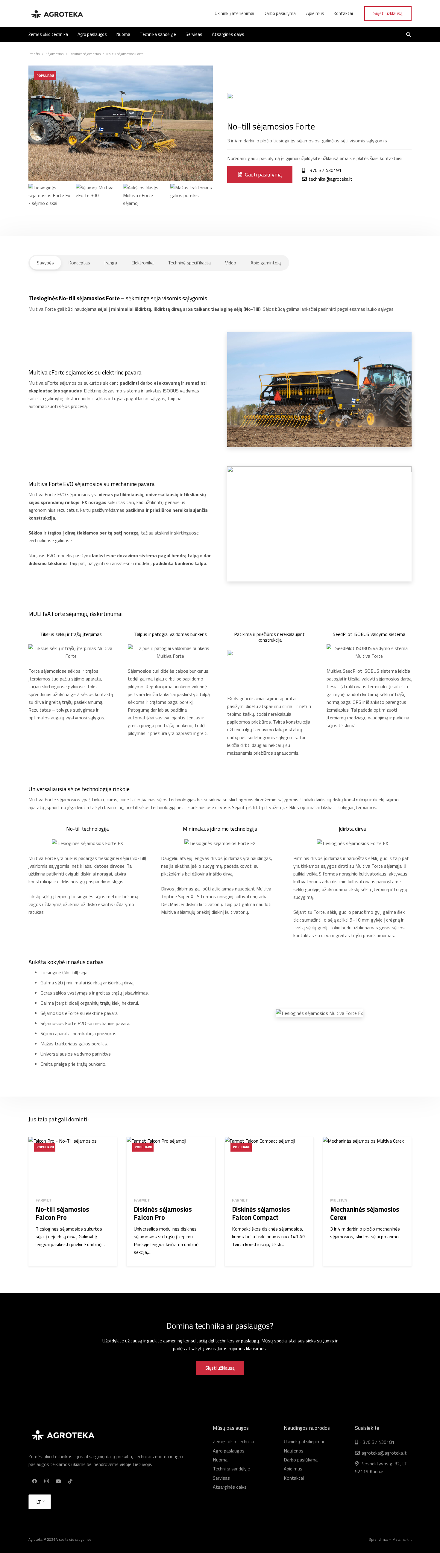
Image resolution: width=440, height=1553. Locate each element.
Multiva (338, 1200)
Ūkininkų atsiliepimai (304, 1441)
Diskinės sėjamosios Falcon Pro (163, 1213)
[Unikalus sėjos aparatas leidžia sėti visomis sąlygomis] (49, 205)
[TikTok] (70, 1481)
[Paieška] (408, 34)
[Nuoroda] (56, 13)
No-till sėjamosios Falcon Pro (62, 1213)
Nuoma (220, 1459)
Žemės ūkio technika (233, 1441)
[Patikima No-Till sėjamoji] (144, 205)
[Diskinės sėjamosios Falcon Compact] (269, 1164)
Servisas (221, 1478)
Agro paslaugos (229, 1450)
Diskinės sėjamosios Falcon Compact (261, 1213)
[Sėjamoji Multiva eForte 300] (97, 205)
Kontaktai (294, 1478)
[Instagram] (46, 1481)
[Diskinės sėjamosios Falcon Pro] (171, 1164)
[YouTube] (58, 1481)
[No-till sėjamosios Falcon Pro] (72, 1164)
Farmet (44, 1200)
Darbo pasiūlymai (301, 1459)
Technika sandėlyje (231, 1468)
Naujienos (294, 1450)
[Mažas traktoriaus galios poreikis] (191, 205)
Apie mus (293, 1468)
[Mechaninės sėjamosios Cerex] (367, 1164)
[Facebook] (34, 1481)
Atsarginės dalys (230, 1486)
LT (38, 1501)
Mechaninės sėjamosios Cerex (364, 1213)
